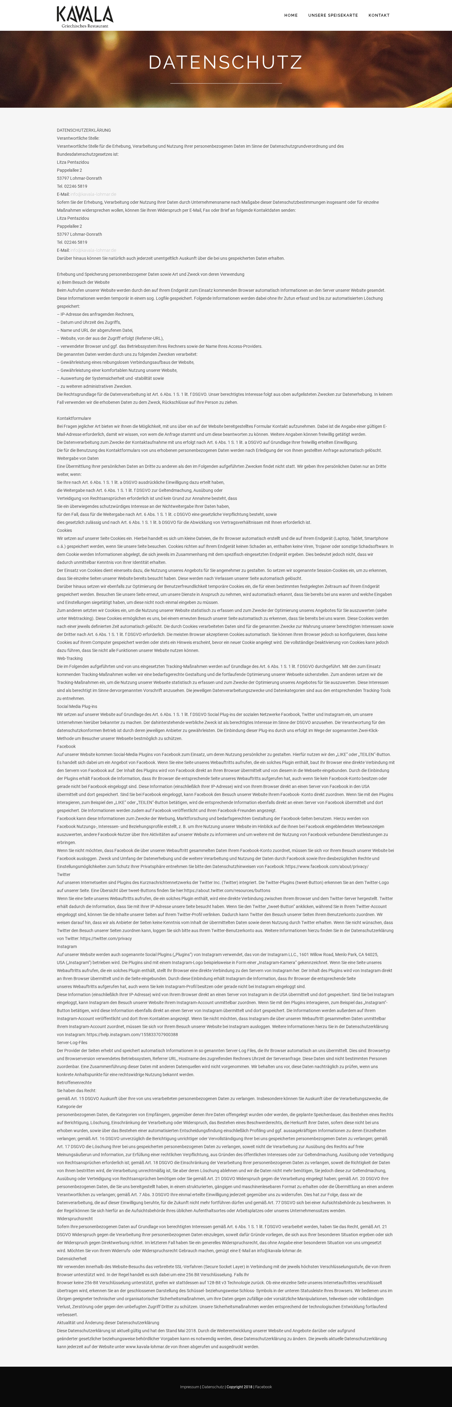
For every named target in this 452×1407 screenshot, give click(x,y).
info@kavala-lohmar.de (93, 194)
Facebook (263, 1387)
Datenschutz (213, 1387)
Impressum (190, 1387)
